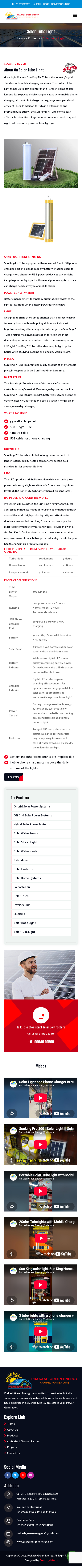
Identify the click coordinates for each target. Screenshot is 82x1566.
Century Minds (49, 1560)
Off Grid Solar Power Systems (33, 815)
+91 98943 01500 (46, 1512)
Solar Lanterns (23, 869)
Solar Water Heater (26, 851)
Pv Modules (21, 860)
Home (21, 38)
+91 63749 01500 (44, 1525)
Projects (12, 1447)
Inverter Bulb (22, 905)
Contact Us (13, 1453)
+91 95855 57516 (26, 1525)
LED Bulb (19, 914)
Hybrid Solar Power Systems (32, 824)
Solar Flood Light (25, 923)
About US (12, 1430)
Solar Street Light (25, 842)
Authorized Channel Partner (23, 1442)
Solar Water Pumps (26, 833)
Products (34, 38)
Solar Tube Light (24, 932)
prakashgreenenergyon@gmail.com (38, 1533)
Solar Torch (21, 896)
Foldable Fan (22, 887)
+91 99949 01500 (22, 4)
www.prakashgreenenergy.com (35, 1542)
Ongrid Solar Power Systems (32, 806)
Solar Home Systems (27, 878)
